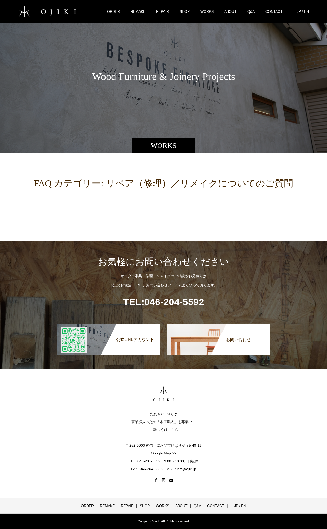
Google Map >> (163, 453)
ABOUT (230, 11)
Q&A (251, 11)
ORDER (113, 11)
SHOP (185, 11)
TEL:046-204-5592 (163, 302)
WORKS (207, 11)
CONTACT (274, 11)
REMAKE (138, 11)
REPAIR (162, 11)
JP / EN (301, 11)
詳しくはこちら (165, 430)
